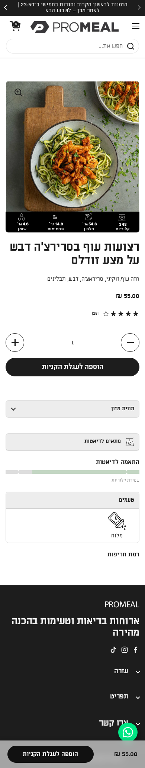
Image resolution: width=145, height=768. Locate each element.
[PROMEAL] (74, 27)
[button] (13, 27)
